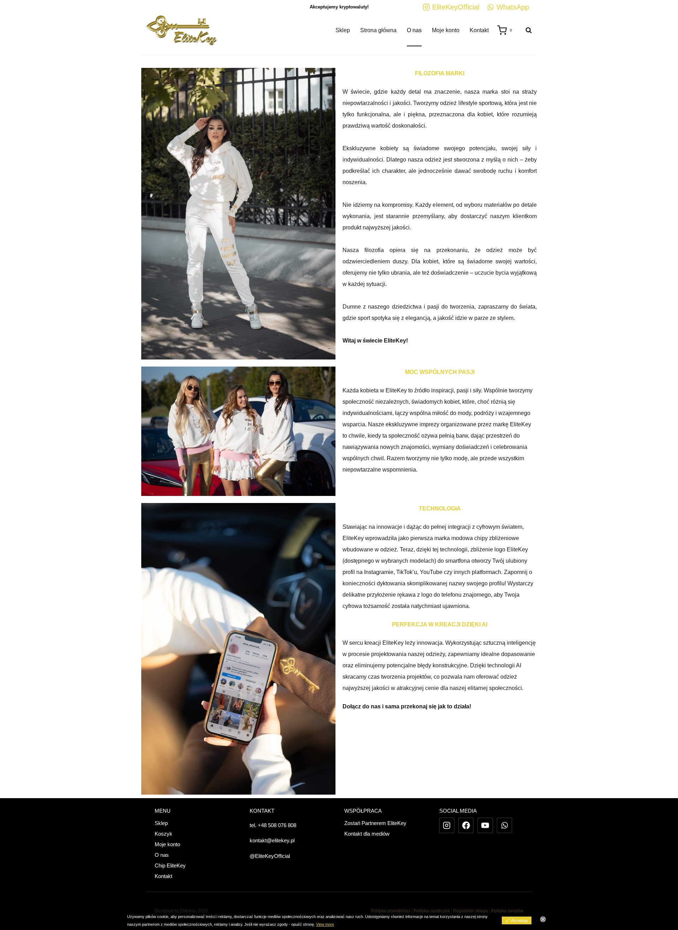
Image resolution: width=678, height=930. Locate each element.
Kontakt (479, 30)
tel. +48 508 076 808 (273, 825)
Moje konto (445, 30)
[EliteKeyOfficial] (447, 825)
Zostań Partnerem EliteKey (375, 823)
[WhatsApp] (504, 825)
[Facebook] (466, 825)
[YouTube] (485, 825)
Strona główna (378, 30)
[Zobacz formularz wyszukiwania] (525, 30)
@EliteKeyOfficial (270, 856)
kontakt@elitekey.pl (272, 840)
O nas (414, 30)
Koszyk (163, 834)
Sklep (342, 30)
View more (325, 924)
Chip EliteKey (170, 865)
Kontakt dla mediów (366, 834)
